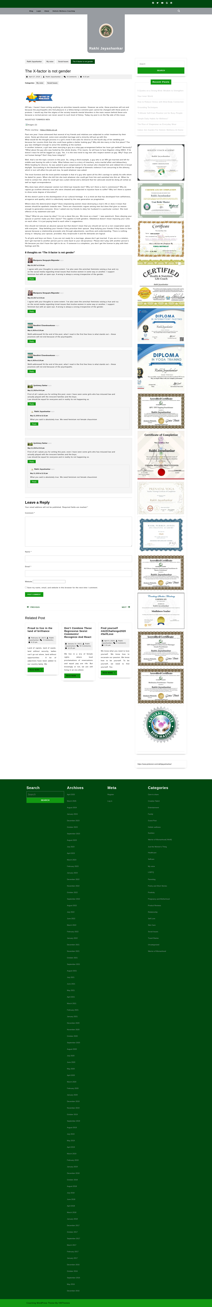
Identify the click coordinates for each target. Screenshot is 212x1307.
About (46, 11)
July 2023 (70, 847)
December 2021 (73, 945)
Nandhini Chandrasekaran (44, 325)
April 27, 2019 (34, 77)
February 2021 (73, 1010)
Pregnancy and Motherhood (159, 899)
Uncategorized (153, 945)
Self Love (151, 919)
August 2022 (72, 905)
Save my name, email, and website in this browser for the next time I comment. (62, 588)
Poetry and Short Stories (157, 886)
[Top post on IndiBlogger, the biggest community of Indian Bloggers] (39, 97)
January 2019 (72, 1167)
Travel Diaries (153, 938)
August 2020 (72, 1049)
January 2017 (72, 1258)
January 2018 (72, 1219)
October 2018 (72, 1180)
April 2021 (71, 997)
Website (28, 582)
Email (28, 567)
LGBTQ (151, 872)
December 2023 (73, 821)
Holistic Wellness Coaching (64, 11)
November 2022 (73, 886)
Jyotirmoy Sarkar (40, 385)
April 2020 (71, 1075)
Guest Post (152, 821)
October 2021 (72, 958)
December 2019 (73, 1101)
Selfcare (151, 859)
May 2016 (71, 1284)
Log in (109, 801)
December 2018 (73, 1173)
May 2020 (71, 1069)
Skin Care (152, 925)
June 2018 (71, 1199)
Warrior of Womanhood (157, 951)
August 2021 (72, 971)
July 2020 (70, 1056)
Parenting (151, 879)
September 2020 (73, 1043)
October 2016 (72, 1271)
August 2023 (72, 840)
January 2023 (72, 873)
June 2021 (71, 984)
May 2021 (71, 990)
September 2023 (73, 834)
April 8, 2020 (109, 641)
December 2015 (73, 1291)
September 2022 (73, 899)
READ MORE (36, 670)
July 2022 (70, 912)
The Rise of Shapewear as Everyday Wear (157, 124)
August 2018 (72, 1186)
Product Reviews (154, 905)
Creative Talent (154, 801)
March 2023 (71, 860)
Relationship (153, 912)
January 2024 (72, 814)
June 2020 (71, 1062)
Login (39, 11)
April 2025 (71, 794)
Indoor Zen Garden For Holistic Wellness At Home (160, 130)
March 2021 (71, 1003)
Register (110, 794)
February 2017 (73, 1252)
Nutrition (151, 833)
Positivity (151, 892)
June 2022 (71, 919)
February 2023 (73, 866)
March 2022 (71, 925)
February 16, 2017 (38, 638)
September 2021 (73, 964)
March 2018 (71, 1212)
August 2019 (72, 1127)
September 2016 (73, 1278)
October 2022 (72, 892)
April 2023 (71, 853)
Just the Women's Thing (157, 847)
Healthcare (152, 853)
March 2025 (71, 801)
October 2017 (72, 1232)
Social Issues (63, 61)
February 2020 (73, 1088)
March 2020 (71, 1082)
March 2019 (71, 1154)
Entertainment (153, 807)
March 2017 (71, 1245)
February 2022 (73, 932)
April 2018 (71, 1206)
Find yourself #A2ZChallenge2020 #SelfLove (113, 631)
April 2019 (71, 1147)
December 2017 (73, 1225)
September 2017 (73, 1238)
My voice (49, 61)
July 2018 (70, 1193)
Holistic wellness (154, 827)
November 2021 (73, 951)
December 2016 (73, 1265)
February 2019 (73, 1160)
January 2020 (72, 1095)
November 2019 (73, 1108)
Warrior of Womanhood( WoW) (160, 840)
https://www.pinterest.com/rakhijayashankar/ (155, 764)
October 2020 (72, 1036)
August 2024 (72, 807)
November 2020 (73, 1030)
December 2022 (73, 879)
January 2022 (72, 938)
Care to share (153, 794)
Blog (31, 11)
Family (150, 814)
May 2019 (71, 1141)
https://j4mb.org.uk (48, 130)
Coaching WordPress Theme (40, 1303)
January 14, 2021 (74, 644)
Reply (31, 279)
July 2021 (70, 977)
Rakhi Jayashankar (106, 48)
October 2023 (72, 827)
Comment (30, 513)
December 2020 (73, 1023)
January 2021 (72, 1016)
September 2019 (73, 1121)
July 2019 (70, 1134)
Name (28, 552)
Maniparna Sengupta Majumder (46, 260)
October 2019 (72, 1114)
